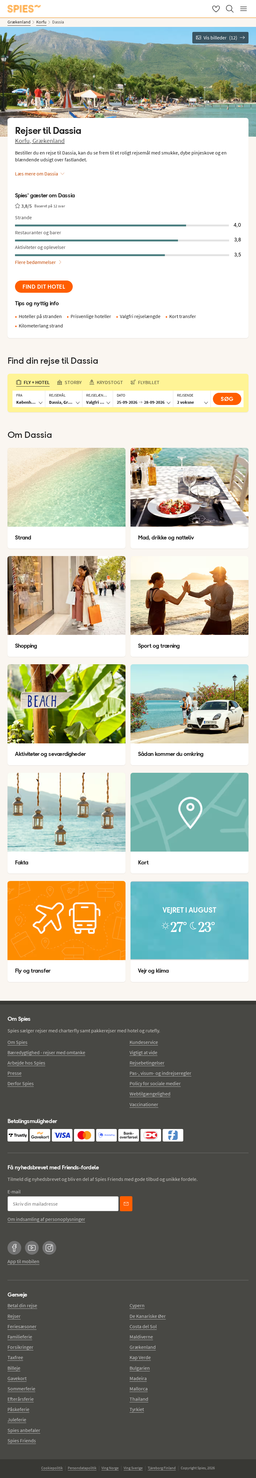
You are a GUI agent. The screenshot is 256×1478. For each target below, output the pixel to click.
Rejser (14, 1316)
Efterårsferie (20, 1399)
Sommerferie (21, 1388)
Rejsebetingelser (147, 1063)
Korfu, (23, 140)
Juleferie (16, 1419)
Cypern (137, 1305)
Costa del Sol (143, 1326)
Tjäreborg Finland (162, 1467)
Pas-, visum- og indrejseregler (160, 1073)
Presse (14, 1073)
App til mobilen (23, 1261)
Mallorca (139, 1388)
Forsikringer (20, 1347)
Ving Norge (110, 1467)
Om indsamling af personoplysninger (46, 1219)
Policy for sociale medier (155, 1083)
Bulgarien (140, 1368)
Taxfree (15, 1357)
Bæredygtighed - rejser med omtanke (46, 1052)
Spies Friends (21, 1440)
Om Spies (17, 1042)
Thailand (139, 1399)
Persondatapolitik (82, 1467)
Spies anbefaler (23, 1430)
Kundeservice (144, 1042)
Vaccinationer (144, 1104)
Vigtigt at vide (143, 1052)
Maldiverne (141, 1337)
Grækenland (48, 140)
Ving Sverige (133, 1467)
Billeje (13, 1368)
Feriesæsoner (22, 1326)
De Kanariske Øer (148, 1316)
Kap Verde (140, 1357)
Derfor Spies (20, 1083)
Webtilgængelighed (150, 1094)
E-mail (14, 1191)
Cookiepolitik (52, 1467)
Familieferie (19, 1337)
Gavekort (17, 1378)
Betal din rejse (22, 1305)
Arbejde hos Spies (26, 1063)
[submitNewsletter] (126, 1203)
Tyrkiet (137, 1409)
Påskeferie (18, 1409)
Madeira (138, 1378)
